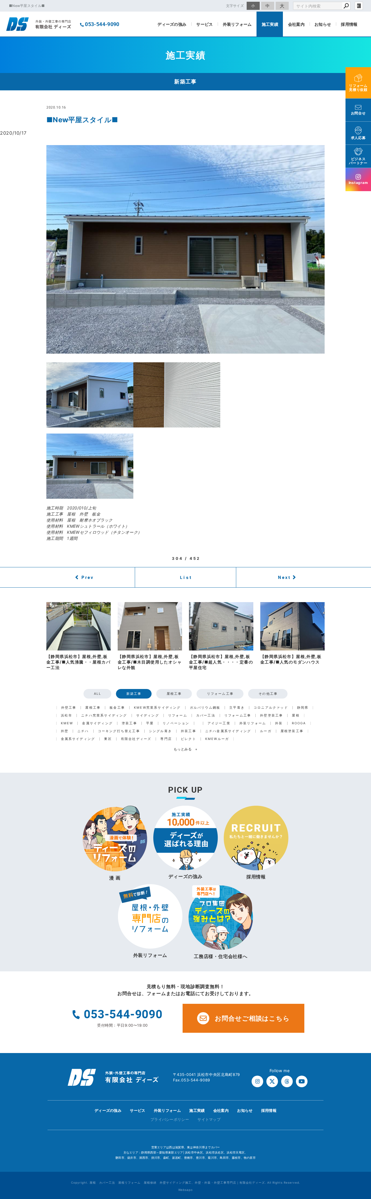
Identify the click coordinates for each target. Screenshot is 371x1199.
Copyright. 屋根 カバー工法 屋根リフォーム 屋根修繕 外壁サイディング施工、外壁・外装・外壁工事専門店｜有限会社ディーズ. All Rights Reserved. (185, 1182)
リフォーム (177, 715)
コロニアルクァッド (271, 707)
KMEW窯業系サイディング (157, 707)
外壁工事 (69, 707)
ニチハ (83, 731)
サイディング (147, 715)
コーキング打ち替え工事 (119, 731)
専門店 (166, 739)
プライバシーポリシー (169, 1119)
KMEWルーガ (217, 739)
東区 (108, 739)
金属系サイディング (78, 739)
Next (284, 577)
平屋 (150, 723)
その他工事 (268, 694)
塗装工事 (129, 723)
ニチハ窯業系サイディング (104, 715)
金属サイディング (97, 723)
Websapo (185, 1189)
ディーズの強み (171, 24)
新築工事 (134, 694)
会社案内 (296, 24)
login (359, 6)
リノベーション (176, 723)
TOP (356, 1112)
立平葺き (237, 707)
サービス (204, 24)
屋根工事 (174, 694)
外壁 (64, 731)
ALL (97, 694)
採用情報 (349, 24)
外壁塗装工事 (271, 715)
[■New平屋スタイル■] (185, 249)
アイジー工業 (219, 723)
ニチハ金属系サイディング (228, 731)
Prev (87, 577)
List (186, 577)
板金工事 (117, 707)
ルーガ (266, 731)
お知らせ (322, 24)
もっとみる (186, 749)
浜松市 (66, 715)
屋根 (295, 715)
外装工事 (188, 731)
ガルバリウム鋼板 (205, 707)
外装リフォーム (237, 24)
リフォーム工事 (220, 694)
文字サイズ (235, 5)
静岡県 (303, 707)
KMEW (67, 723)
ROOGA (299, 723)
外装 (279, 723)
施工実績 (270, 24)
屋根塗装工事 (292, 731)
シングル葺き (160, 731)
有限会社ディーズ (136, 739)
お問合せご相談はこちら (252, 1018)
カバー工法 (205, 715)
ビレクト (188, 739)
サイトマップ (209, 1119)
